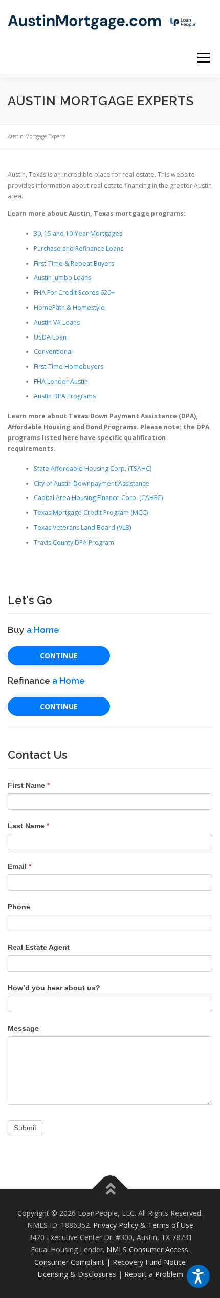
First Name (29, 785)
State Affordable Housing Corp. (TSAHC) (92, 468)
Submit (25, 1128)
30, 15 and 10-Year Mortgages (78, 233)
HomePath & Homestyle (69, 307)
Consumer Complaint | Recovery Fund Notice (110, 1262)
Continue (59, 656)
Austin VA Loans (57, 322)
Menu (202, 57)
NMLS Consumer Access (147, 1249)
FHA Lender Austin (61, 381)
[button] (198, 1276)
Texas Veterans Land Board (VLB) (82, 527)
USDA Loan (50, 337)
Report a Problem (153, 1274)
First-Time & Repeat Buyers (74, 263)
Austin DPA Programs (65, 396)
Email (19, 866)
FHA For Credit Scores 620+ (74, 292)
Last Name (28, 826)
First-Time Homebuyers (68, 366)
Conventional (53, 351)
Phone (19, 907)
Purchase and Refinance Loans (78, 248)
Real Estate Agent (39, 947)
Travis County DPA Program (74, 542)
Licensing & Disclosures (76, 1274)
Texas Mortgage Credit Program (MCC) (91, 512)
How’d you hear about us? (54, 988)
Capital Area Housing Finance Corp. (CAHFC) (98, 497)
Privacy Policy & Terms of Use (143, 1225)
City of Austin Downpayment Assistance (91, 483)
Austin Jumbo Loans (62, 277)
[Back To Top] (110, 1189)
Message (23, 1028)
